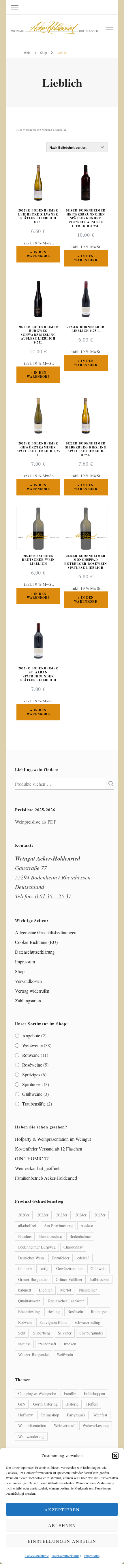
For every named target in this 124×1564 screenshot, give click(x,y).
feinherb (25, 1268)
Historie (71, 1404)
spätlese (24, 1344)
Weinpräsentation (32, 1425)
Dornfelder (60, 1258)
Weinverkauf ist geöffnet (37, 1168)
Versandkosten (28, 981)
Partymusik (76, 1415)
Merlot (65, 1290)
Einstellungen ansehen (62, 1541)
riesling (54, 1311)
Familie (70, 1393)
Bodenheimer (80, 1236)
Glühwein (98, 1268)
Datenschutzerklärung (66, 1555)
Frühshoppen (94, 1393)
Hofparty (25, 1415)
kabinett (24, 1290)
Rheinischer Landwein (66, 1301)
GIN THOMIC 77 (32, 1158)
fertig (44, 1268)
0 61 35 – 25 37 (53, 896)
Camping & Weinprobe (37, 1393)
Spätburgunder (91, 1333)
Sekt (21, 1333)
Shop (20, 971)
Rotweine (31, 1055)
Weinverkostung (95, 1425)
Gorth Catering (45, 1404)
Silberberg (41, 1333)
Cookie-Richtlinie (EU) (36, 942)
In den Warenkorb (38, 254)
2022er (42, 1215)
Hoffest (92, 1404)
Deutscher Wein (31, 1258)
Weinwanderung (31, 1436)
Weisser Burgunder (33, 1354)
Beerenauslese (50, 1236)
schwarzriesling (87, 1322)
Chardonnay (73, 1247)
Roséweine (32, 1065)
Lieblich (45, 1290)
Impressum (91, 1555)
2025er (100, 1215)
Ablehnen (62, 1525)
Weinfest (100, 1415)
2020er (23, 1215)
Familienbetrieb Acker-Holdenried (46, 1178)
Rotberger (99, 1311)
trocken (70, 1344)
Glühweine (32, 1094)
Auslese (86, 1225)
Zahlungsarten (28, 1000)
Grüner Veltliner (69, 1279)
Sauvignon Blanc (53, 1322)
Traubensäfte (34, 1104)
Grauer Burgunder (33, 1279)
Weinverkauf (64, 1425)
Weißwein (65, 1354)
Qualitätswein (29, 1301)
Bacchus (24, 1236)
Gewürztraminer (69, 1268)
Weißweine (32, 1045)
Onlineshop (50, 1415)
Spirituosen (32, 1084)
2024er (81, 1215)
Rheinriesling (29, 1311)
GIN (21, 1404)
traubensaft (47, 1344)
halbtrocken (99, 1279)
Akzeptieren (62, 1509)
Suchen (109, 783)
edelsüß (83, 1258)
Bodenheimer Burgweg (37, 1247)
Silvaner (65, 1333)
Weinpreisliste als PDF (35, 822)
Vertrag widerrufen (32, 991)
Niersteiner (88, 1290)
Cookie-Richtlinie (37, 1555)
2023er (61, 1215)
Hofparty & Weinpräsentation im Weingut (53, 1139)
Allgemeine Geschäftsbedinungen (45, 932)
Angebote (31, 1035)
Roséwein (75, 1311)
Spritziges (31, 1074)
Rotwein (25, 1322)
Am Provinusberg (58, 1225)
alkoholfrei (27, 1225)
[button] (115, 1456)
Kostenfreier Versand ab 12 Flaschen (48, 1149)
